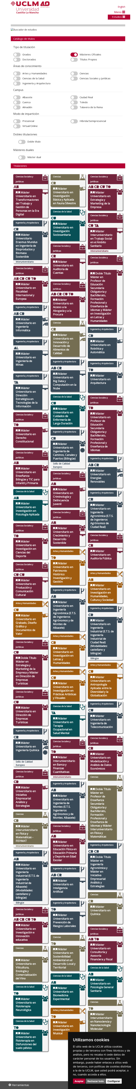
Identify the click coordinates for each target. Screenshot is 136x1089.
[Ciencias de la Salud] (17, 78)
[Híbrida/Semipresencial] (74, 121)
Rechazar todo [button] (95, 1081)
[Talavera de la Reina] (74, 107)
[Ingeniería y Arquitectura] (17, 83)
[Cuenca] (17, 102)
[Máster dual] (22, 157)
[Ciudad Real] (74, 97)
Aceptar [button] (79, 1081)
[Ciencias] (74, 73)
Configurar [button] (113, 1081)
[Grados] (17, 55)
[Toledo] (74, 102)
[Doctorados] (17, 60)
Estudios (117, 16)
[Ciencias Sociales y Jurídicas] (74, 78)
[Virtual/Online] (17, 126)
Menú (118, 12)
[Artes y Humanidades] (17, 73)
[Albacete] (17, 97)
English (121, 6)
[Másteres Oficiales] (74, 55)
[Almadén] (17, 107)
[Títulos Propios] (74, 60)
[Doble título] (22, 142)
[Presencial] (17, 121)
